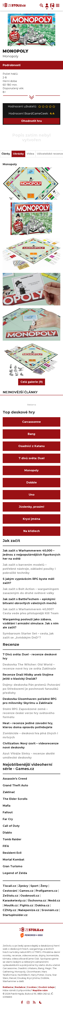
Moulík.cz (11, 905)
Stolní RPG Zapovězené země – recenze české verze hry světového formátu (28, 713)
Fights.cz (26, 905)
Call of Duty (11, 825)
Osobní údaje (46, 987)
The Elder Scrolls (15, 798)
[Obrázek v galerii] (31, 183)
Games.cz (26, 890)
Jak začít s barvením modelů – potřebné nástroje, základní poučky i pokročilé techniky (29, 568)
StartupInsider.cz (15, 915)
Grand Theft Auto (15, 785)
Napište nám (40, 990)
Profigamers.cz (46, 890)
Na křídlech (31, 531)
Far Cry (8, 819)
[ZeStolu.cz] (14, 5)
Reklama (8, 987)
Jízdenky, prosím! (31, 506)
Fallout (8, 812)
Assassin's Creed (15, 778)
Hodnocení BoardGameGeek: (31, 113)
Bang (31, 434)
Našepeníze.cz (28, 910)
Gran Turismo (12, 866)
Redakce (20, 987)
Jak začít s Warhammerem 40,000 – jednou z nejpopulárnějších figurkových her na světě (31, 554)
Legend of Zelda (15, 873)
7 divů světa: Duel (32, 458)
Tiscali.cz (9, 885)
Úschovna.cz (37, 900)
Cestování (10, 890)
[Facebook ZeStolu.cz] (21, 1002)
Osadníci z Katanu (31, 446)
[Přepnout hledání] (41, 5)
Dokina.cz (42, 905)
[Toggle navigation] (57, 5)
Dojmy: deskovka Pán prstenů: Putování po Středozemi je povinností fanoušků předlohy (31, 688)
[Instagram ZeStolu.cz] (28, 1002)
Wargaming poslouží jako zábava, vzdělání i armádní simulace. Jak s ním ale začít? (31, 623)
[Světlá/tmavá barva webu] (40, 1002)
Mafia (6, 805)
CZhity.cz (9, 910)
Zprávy (23, 885)
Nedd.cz (54, 900)
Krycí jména (31, 519)
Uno (31, 494)
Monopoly (31, 470)
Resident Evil (12, 852)
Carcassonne (31, 421)
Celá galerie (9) (31, 381)
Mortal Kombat (13, 859)
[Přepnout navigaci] (47, 5)
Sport (34, 885)
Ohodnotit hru (31, 121)
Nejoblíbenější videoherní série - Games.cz (27, 766)
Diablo (7, 832)
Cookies (32, 987)
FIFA (6, 846)
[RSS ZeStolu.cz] (34, 1002)
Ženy (44, 885)
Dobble (31, 482)
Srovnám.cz (49, 910)
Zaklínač (9, 792)
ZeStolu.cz (10, 895)
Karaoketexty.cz (14, 900)
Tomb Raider (12, 839)
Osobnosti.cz (29, 895)
